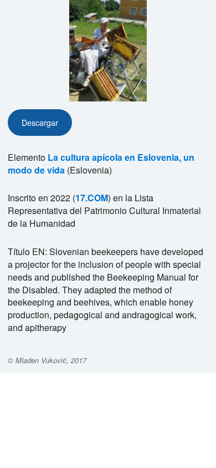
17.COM (91, 197)
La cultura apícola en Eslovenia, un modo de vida (101, 163)
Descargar (40, 122)
